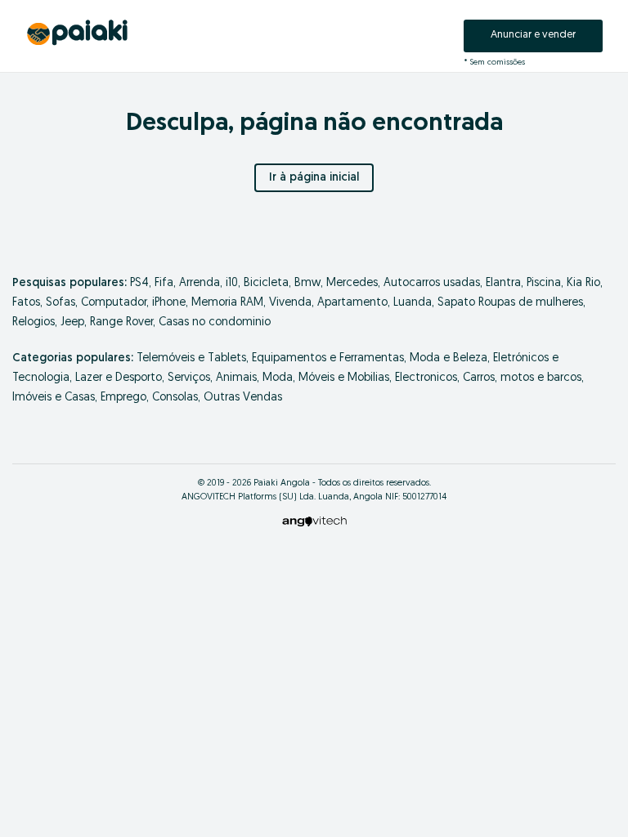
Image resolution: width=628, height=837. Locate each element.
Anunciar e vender (533, 34)
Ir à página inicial (314, 178)
